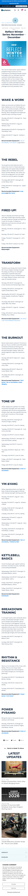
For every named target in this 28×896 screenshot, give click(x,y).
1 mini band (12, 142)
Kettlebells (5, 596)
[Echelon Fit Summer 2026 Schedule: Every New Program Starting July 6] (14, 794)
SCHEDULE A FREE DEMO (21, 6)
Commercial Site (14, 3)
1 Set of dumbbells (12, 382)
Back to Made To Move (15, 748)
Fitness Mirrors (14, 28)
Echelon (5, 857)
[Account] (18, 10)
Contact (5, 852)
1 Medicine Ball (14, 542)
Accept (13, 884)
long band (17, 320)
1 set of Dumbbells (7, 320)
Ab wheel (23, 318)
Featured (5, 28)
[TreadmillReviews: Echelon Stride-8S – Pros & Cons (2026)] (14, 825)
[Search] (14, 10)
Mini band (11, 193)
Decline (13, 888)
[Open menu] (25, 10)
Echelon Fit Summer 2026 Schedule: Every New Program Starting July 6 (12, 807)
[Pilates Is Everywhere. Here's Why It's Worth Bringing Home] (14, 769)
